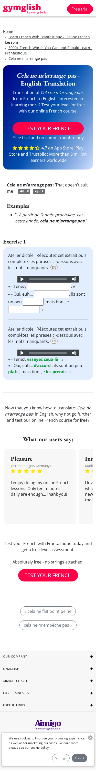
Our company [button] (15, 656)
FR (27, 191)
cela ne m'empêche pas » (48, 625)
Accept (79, 758)
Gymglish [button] (11, 669)
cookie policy (39, 747)
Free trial (80, 9)
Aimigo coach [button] (15, 681)
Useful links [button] (14, 705)
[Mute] (74, 279)
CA (41, 191)
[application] (48, 279)
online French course (51, 420)
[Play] (21, 279)
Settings (61, 758)
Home (8, 31)
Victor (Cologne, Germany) (31, 465)
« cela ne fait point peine (48, 611)
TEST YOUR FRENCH (48, 128)
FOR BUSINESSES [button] (16, 693)
